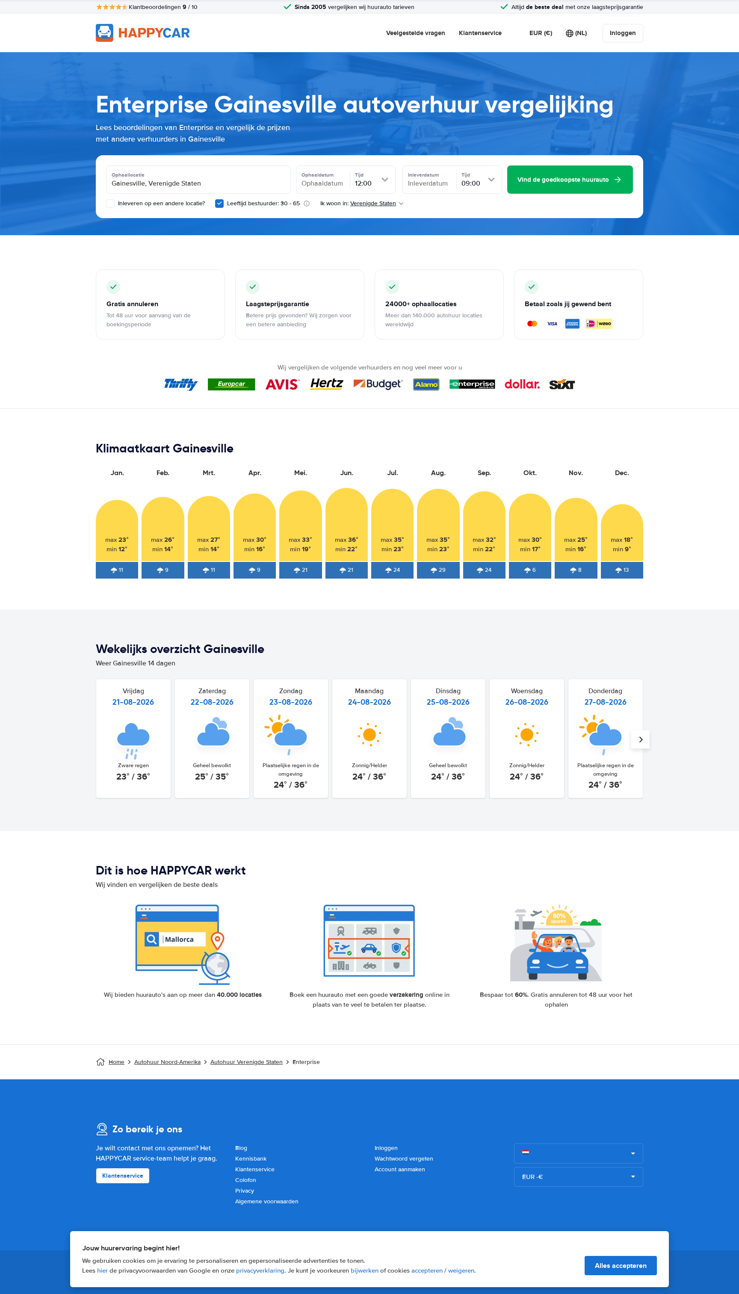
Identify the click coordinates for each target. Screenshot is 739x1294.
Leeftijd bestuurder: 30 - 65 (263, 203)
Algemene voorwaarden (267, 1201)
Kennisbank (250, 1158)
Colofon (245, 1180)
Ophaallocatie (128, 175)
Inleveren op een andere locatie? (160, 203)
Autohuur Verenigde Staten (246, 1062)
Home (116, 1062)
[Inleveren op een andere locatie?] (110, 203)
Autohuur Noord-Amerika (167, 1062)
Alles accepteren (621, 1265)
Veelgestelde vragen (415, 33)
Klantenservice (480, 33)
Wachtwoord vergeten (404, 1158)
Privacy (244, 1190)
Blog (241, 1148)
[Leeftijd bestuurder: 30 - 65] (219, 203)
